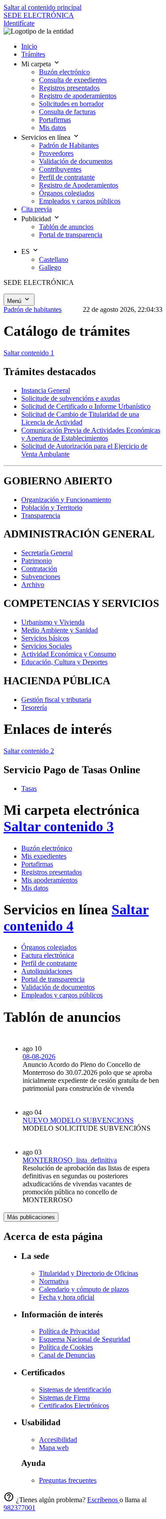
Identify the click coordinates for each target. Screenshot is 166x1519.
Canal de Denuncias (67, 1355)
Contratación (39, 568)
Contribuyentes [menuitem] (60, 169)
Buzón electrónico (46, 848)
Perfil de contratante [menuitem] (67, 177)
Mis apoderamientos (49, 880)
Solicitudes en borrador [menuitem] (71, 103)
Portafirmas (37, 864)
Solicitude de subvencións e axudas (70, 398)
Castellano (53, 259)
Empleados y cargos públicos (62, 995)
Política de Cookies (66, 1347)
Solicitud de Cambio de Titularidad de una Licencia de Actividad (80, 418)
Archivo (32, 584)
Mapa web (54, 1447)
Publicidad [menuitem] (37, 218)
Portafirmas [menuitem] (55, 119)
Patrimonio (36, 560)
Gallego (50, 267)
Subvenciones (40, 576)
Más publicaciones (31, 1217)
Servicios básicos (45, 638)
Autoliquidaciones (46, 971)
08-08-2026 (39, 1056)
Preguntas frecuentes (68, 1480)
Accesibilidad (58, 1439)
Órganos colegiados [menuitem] (66, 193)
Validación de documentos (58, 987)
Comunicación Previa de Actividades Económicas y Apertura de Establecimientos (90, 434)
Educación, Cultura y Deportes (64, 662)
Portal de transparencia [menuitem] (70, 234)
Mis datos (34, 888)
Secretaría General (47, 552)
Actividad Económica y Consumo (68, 654)
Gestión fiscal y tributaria (56, 699)
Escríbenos (103, 1500)
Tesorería (34, 707)
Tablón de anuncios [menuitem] (66, 226)
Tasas (29, 788)
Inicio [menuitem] (29, 46)
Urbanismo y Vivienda (53, 622)
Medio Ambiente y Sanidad (59, 630)
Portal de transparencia (53, 979)
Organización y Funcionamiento (66, 499)
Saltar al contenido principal (42, 7)
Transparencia (40, 515)
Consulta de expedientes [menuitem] (73, 80)
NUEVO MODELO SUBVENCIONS (78, 1120)
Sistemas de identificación (75, 1389)
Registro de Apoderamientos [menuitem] (78, 185)
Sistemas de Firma (64, 1397)
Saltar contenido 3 (59, 826)
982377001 (19, 1507)
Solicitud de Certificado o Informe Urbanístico (86, 406)
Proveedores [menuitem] (56, 153)
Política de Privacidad (69, 1331)
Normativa (54, 1281)
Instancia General (45, 390)
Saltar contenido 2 (29, 751)
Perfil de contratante (49, 963)
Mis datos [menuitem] (52, 127)
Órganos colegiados (49, 947)
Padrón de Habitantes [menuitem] (69, 145)
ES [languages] (26, 251)
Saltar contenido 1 (29, 353)
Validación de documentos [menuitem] (75, 161)
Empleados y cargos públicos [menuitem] (79, 201)
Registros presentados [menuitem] (69, 88)
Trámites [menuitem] (33, 54)
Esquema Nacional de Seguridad (84, 1339)
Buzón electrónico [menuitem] (64, 72)
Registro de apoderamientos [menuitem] (77, 96)
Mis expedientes (43, 856)
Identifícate (19, 23)
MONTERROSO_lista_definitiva (70, 1160)
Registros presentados (51, 872)
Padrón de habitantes (33, 309)
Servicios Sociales (46, 646)
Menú (15, 301)
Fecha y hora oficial (66, 1297)
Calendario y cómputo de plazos (84, 1289)
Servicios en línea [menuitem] (46, 137)
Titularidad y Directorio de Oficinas (88, 1273)
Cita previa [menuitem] (36, 209)
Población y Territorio (51, 507)
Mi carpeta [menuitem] (37, 64)
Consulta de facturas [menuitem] (67, 111)
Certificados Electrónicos (74, 1405)
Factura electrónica (47, 955)
